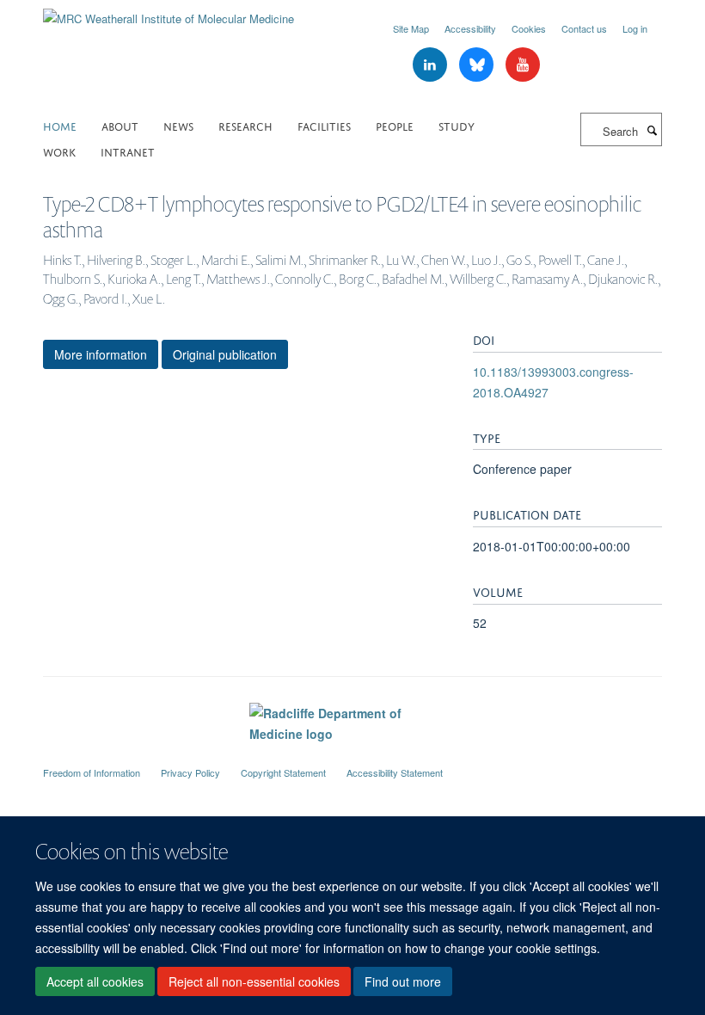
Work (59, 151)
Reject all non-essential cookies (254, 981)
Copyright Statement (283, 772)
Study (456, 125)
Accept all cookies (95, 981)
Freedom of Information (91, 772)
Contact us (584, 28)
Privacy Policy (190, 772)
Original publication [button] (225, 354)
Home (60, 125)
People (395, 125)
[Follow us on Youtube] (523, 65)
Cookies (529, 28)
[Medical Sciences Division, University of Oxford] (352, 757)
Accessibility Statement (394, 772)
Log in (634, 28)
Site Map (411, 28)
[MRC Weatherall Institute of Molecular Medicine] (168, 12)
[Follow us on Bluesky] (478, 65)
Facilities (324, 125)
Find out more (403, 981)
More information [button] (100, 354)
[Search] (651, 129)
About (119, 125)
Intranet (128, 151)
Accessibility (470, 28)
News (178, 125)
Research (245, 125)
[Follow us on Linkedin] (432, 65)
